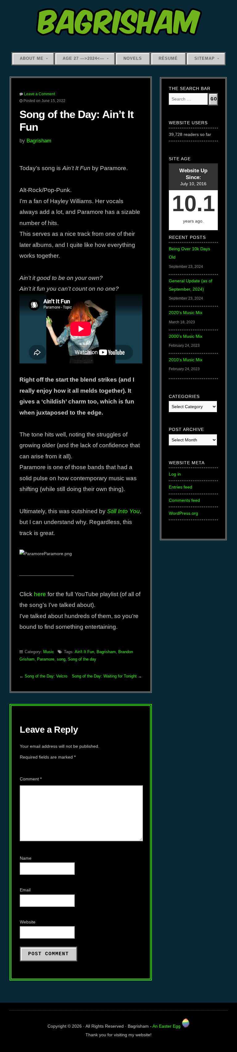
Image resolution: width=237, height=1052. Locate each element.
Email (25, 889)
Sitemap (204, 58)
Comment (31, 778)
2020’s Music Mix (185, 312)
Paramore (45, 659)
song (61, 659)
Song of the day (82, 659)
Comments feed (184, 500)
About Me (32, 58)
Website (27, 921)
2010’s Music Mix (185, 359)
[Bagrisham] (119, 22)
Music (48, 651)
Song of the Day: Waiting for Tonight (104, 676)
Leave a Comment (39, 94)
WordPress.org (183, 513)
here (40, 594)
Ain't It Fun (84, 651)
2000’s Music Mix (185, 336)
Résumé (168, 58)
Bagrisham (39, 140)
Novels (132, 58)
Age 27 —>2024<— (83, 58)
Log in (175, 474)
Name (25, 858)
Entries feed (180, 487)
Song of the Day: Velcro (46, 676)
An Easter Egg (167, 1026)
